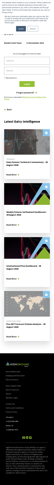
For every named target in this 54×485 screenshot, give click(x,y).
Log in (27, 84)
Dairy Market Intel (13, 371)
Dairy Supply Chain (13, 386)
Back (9, 109)
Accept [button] (21, 28)
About (8, 393)
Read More (11, 174)
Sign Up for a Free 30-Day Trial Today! (25, 98)
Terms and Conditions (15, 408)
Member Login (12, 397)
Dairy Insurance (12, 379)
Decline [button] (33, 28)
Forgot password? (25, 92)
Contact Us (10, 404)
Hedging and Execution (15, 375)
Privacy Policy (11, 412)
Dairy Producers (12, 389)
